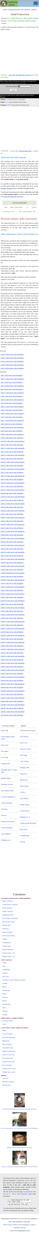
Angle (4, 962)
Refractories (6, 1085)
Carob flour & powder (10, 904)
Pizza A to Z (23, 743)
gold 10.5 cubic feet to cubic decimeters (12, 441)
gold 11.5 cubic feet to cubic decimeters (12, 448)
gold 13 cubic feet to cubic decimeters (12, 458)
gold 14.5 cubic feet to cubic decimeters (12, 469)
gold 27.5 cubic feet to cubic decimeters (12, 559)
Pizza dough (23, 755)
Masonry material (8, 1081)
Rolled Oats (6, 925)
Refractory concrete (7, 784)
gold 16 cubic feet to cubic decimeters (12, 479)
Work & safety (24, 786)
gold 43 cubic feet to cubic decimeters (12, 666)
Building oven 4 (25, 817)
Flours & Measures (8, 1037)
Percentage (6, 990)
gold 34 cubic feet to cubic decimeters (12, 604)
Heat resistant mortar (7, 790)
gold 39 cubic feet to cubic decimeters (12, 639)
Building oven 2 (6, 840)
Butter (4, 1030)
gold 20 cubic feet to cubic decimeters (12, 507)
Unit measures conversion (27, 730)
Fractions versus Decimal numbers (14, 980)
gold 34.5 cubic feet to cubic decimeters (12, 607)
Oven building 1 (6, 834)
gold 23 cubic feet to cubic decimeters (12, 528)
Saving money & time (7, 821)
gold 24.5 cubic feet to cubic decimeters (12, 538)
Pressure (5, 997)
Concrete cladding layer (8, 797)
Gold (4, 1024)
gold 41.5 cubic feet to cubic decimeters (12, 656)
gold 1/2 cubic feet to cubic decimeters (12, 361)
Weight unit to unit (8, 1072)
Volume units (6, 953)
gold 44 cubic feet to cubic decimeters (12, 673)
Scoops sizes (6, 946)
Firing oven (23, 774)
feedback (6, 1210)
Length (4, 983)
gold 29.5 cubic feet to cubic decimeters (12, 573)
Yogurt (4, 939)
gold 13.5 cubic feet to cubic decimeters (12, 462)
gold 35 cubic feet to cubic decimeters (12, 611)
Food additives (24, 798)
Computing (6, 969)
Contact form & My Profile (28, 823)
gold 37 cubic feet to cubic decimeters (12, 625)
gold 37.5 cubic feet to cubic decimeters (12, 628)
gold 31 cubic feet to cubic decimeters (12, 583)
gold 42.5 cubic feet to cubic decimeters (12, 663)
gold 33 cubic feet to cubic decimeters (12, 597)
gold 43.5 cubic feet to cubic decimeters (12, 670)
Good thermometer (6, 828)
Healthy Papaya (24, 804)
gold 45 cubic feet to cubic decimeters (12, 680)
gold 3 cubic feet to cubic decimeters (12, 389)
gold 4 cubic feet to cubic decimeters (12, 396)
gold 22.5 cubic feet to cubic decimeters (12, 524)
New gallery (5, 751)
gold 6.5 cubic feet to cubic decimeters (12, 413)
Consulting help (24, 835)
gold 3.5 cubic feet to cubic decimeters (12, 393)
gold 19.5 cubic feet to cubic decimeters (12, 503)
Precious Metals (7, 1021)
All (14, 953)
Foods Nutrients (7, 949)
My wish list (23, 829)
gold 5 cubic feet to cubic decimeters (12, 403)
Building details (6, 778)
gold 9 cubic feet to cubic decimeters (12, 431)
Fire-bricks (4, 809)
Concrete (5, 1078)
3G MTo (22, 792)
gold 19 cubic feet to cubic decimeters (12, 500)
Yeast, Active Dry (8, 1055)
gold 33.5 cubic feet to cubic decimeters (12, 601)
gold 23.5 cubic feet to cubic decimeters (12, 531)
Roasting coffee (24, 767)
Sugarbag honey (7, 915)
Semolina (5, 929)
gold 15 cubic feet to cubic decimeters (12, 472)
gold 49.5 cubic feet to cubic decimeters (12, 711)
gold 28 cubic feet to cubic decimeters (12, 562)
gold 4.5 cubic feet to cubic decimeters (12, 399)
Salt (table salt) (7, 1048)
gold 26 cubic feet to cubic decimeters (12, 549)
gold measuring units (25, 151)
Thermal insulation (6, 803)
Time (4, 1007)
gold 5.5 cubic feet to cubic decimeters (12, 406)
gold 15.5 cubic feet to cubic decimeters (12, 476)
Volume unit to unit (9, 1068)
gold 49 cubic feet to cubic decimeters (12, 708)
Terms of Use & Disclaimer (21, 1224)
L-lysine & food (24, 811)
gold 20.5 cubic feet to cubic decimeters (12, 510)
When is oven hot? (25, 749)
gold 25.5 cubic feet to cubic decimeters (12, 545)
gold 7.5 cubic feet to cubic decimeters (12, 420)
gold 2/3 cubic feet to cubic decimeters (12, 365)
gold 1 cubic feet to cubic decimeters (12, 375)
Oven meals (4, 757)
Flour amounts (7, 908)
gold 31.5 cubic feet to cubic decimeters (12, 587)
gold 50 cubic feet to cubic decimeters (12, 715)
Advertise (16, 1227)
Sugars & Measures (9, 1051)
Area (4, 966)
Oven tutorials (24, 736)
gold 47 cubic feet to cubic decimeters (12, 694)
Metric (4, 987)
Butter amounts (7, 901)
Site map (22, 842)
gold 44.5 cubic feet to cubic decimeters (12, 677)
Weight (4, 1014)
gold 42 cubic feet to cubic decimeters (12, 659)
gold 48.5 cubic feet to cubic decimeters (12, 705)
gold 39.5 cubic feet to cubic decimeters (12, 642)
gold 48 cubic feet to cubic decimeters (12, 701)
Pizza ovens (4, 745)
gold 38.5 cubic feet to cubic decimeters (12, 635)
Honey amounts (7, 911)
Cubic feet (33, 9)
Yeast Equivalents (8, 935)
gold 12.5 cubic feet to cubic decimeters (12, 455)
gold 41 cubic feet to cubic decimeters (12, 653)
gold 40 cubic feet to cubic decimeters (12, 646)
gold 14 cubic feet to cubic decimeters (12, 465)
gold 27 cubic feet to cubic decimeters (12, 555)
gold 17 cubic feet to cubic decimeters (12, 486)
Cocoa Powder (7, 1034)
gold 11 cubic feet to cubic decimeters (12, 445)
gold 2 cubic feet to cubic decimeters (12, 382)
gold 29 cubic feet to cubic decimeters (12, 569)
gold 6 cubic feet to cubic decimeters (12, 410)
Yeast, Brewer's (7, 1058)
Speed (4, 1001)
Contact (32, 1224)
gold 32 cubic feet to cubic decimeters (12, 590)
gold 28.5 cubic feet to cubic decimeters (12, 566)
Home (9, 3)
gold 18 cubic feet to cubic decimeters (12, 493)
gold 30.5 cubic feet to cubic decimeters (12, 580)
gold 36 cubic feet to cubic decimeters (12, 618)
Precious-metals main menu (15, 9)
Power (4, 994)
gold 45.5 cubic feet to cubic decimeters (12, 684)
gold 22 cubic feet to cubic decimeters (12, 521)
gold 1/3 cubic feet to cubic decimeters (12, 358)
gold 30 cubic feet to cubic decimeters (12, 576)
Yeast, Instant (7, 1065)
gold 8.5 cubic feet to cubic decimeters (12, 427)
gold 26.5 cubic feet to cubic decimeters (12, 552)
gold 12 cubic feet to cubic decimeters (12, 451)
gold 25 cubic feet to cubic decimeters (12, 542)
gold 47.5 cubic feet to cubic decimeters (12, 698)
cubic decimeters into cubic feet (13, 196)
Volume (5, 1011)
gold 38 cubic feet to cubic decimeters (12, 632)
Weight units (6, 956)
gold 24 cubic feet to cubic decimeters (12, 535)
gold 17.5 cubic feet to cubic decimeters (12, 490)
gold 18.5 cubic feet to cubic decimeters (12, 497)
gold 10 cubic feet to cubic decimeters (12, 438)
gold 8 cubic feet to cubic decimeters (12, 424)
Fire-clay (3, 815)
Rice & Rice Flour (8, 922)
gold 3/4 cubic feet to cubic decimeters (12, 368)
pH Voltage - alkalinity (10, 918)
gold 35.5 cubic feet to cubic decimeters (12, 614)
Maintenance (24, 780)
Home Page (4, 730)
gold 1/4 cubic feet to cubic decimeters (12, 354)
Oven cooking (24, 761)
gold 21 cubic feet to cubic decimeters (12, 514)
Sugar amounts (7, 932)
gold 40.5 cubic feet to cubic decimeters (12, 649)
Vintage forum (5, 763)
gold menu (27, 9)
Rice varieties (7, 1044)
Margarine (5, 1041)
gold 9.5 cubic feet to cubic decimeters (12, 434)
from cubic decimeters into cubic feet (20, 75)
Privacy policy (7, 1224)
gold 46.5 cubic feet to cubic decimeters (12, 691)
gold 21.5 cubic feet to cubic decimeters (12, 517)
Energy (4, 973)
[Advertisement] (19, 51)
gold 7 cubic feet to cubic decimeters (12, 417)
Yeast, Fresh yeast (8, 1061)
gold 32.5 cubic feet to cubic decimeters (12, 594)
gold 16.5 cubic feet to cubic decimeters (12, 483)
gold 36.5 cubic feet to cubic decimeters (12, 621)
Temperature (6, 942)
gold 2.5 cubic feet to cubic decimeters (12, 386)
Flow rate (5, 976)
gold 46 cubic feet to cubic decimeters (12, 687)
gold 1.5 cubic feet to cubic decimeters (12, 379)
